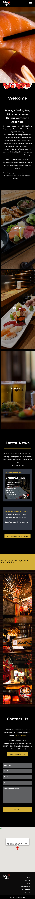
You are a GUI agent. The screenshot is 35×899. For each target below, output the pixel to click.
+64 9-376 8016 (20, 735)
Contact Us (28, 892)
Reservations (25, 886)
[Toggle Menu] (30, 3)
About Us (27, 880)
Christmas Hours (13, 473)
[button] (17, 848)
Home (28, 877)
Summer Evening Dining (16, 511)
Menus (28, 883)
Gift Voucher (25, 889)
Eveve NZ (22, 897)
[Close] (27, 840)
